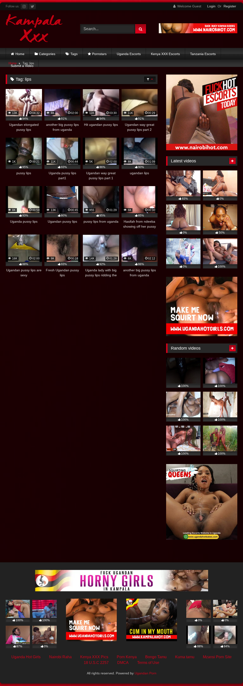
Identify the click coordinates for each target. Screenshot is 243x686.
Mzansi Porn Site (217, 657)
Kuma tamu (184, 657)
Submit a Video (22, 66)
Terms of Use (148, 663)
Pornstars (99, 54)
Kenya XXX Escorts (165, 54)
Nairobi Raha (60, 657)
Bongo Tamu (156, 657)
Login (211, 6)
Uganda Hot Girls (26, 657)
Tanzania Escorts (203, 54)
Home (19, 54)
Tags (74, 54)
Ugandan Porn (145, 673)
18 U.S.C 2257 (96, 663)
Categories (47, 54)
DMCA (123, 663)
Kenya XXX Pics (94, 657)
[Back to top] (228, 672)
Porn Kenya (127, 657)
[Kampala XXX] (37, 29)
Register (230, 6)
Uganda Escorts (129, 54)
